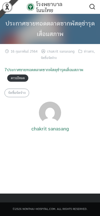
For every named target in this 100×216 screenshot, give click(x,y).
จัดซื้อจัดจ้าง (49, 58)
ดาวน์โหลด (18, 78)
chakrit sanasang (60, 51)
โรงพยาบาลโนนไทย (49, 7)
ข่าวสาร (89, 51)
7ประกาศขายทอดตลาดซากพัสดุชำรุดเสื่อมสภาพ (43, 70)
